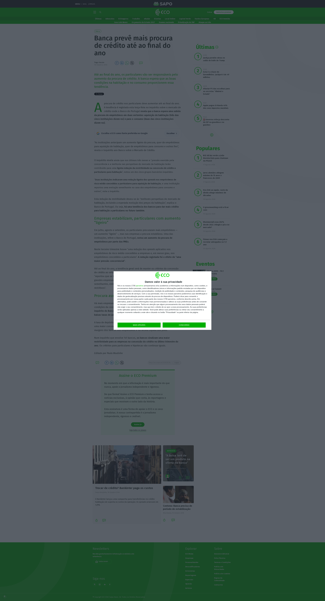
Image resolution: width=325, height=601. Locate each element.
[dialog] (162, 300)
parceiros (139, 286)
